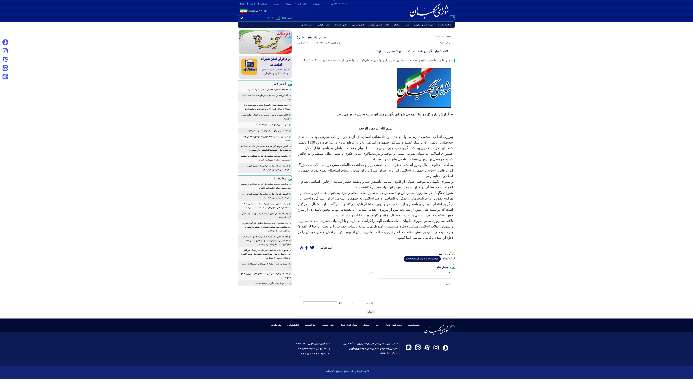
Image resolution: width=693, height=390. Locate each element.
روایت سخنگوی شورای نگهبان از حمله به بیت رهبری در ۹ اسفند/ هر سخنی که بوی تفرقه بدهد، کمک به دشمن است (267, 107)
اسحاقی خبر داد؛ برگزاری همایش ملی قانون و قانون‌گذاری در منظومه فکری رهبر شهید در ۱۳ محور (266, 167)
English (345, 4)
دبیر (407, 25)
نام (449, 272)
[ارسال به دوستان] (304, 37)
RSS (242, 4)
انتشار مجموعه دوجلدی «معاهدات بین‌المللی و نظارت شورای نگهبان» (266, 116)
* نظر (371, 272)
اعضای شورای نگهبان (379, 25)
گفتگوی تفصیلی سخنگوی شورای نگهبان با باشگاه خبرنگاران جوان (266, 97)
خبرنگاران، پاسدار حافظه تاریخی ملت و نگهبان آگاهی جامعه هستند (266, 138)
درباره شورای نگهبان (423, 25)
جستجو (264, 4)
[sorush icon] (5, 42)
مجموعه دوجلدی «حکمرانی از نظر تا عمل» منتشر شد (267, 89)
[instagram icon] (5, 51)
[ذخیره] (298, 37)
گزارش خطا (445, 253)
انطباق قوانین (323, 25)
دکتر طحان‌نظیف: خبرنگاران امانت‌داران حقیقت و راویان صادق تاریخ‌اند (266, 275)
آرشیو (252, 4)
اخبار (435, 36)
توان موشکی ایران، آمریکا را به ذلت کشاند (271, 124)
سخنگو (397, 25)
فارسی (334, 4)
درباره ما (316, 4)
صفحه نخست (444, 25)
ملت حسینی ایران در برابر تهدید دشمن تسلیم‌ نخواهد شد (265, 130)
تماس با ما (302, 4)
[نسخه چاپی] (310, 37)
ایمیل (448, 283)
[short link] (422, 259)
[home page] (431, 10)
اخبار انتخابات (341, 25)
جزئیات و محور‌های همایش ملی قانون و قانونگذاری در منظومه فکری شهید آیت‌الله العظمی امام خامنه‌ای (266, 158)
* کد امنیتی (369, 303)
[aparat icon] (5, 60)
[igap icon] (5, 77)
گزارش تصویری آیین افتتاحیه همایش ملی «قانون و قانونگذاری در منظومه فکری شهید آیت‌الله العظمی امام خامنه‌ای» (265, 148)
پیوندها (277, 4)
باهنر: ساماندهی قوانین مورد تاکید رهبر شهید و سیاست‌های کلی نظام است (266, 215)
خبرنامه (289, 4)
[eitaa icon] (5, 68)
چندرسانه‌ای (306, 25)
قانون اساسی (358, 25)
